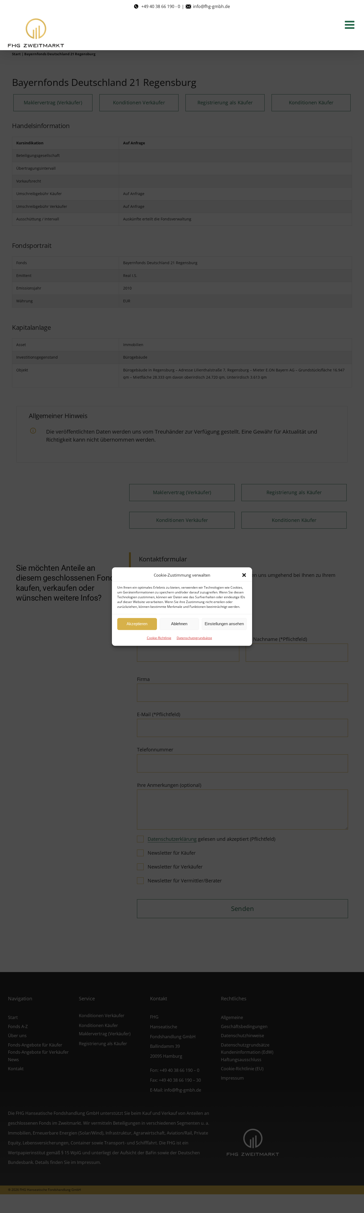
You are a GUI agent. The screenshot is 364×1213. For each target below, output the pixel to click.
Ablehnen (179, 623)
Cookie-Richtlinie (159, 638)
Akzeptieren (137, 623)
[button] (244, 575)
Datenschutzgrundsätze (194, 638)
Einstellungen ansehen (224, 623)
